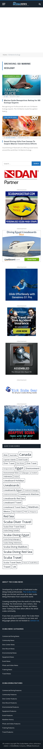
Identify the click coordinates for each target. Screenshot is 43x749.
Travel (7, 566)
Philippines (33, 512)
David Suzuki (23, 460)
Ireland (16, 477)
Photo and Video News (10, 665)
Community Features (9, 694)
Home (5, 55)
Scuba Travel (12, 557)
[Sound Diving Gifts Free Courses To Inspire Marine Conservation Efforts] (21, 126)
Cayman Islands (10, 459)
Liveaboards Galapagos (31, 490)
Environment (32, 468)
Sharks (25, 563)
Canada (25, 454)
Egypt (19, 468)
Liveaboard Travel (12, 502)
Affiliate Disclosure (32, 746)
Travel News (6, 674)
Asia (5, 455)
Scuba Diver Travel (17, 522)
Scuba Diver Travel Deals (14, 526)
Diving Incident (8, 469)
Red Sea (9, 516)
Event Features (7, 715)
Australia (13, 455)
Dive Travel (31, 463)
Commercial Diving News (10, 636)
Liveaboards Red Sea (14, 498)
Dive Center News (8, 645)
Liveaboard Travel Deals (15, 507)
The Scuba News (22, 744)
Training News (7, 670)
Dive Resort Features (9, 703)
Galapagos (25, 473)
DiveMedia (15, 746)
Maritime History (8, 719)
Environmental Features (10, 707)
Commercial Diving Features (12, 690)
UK (14, 566)
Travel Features (7, 732)
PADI (25, 512)
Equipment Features (9, 711)
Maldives (33, 507)
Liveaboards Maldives (29, 494)
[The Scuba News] (21, 4)
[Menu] (3, 4)
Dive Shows (20, 463)
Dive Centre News (10, 117)
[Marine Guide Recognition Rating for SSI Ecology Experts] (21, 85)
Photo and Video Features (11, 724)
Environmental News (12, 76)
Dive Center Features (9, 699)
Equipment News (8, 657)
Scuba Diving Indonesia (12, 543)
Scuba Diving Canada (11, 530)
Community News (8, 640)
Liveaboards (11, 485)
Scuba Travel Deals (12, 562)
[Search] (39, 4)
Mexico (7, 511)
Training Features (8, 728)
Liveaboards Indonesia (10, 494)
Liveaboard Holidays (14, 480)
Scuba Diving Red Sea (18, 552)
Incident (34, 473)
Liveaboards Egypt (13, 490)
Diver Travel (9, 463)
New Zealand (17, 512)
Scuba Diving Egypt (16, 535)
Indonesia (8, 476)
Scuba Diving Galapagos (11, 539)
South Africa (34, 563)
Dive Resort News (8, 649)
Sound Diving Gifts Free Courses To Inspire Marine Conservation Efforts (20, 142)
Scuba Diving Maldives (15, 546)
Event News (6, 661)
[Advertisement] (21, 30)
